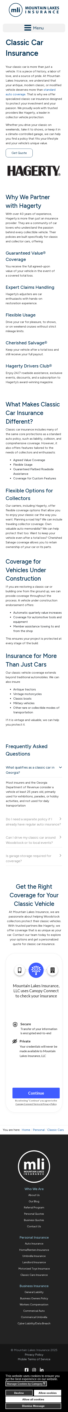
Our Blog (34, 1201)
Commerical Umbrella (34, 1317)
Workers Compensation (34, 1304)
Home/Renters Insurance (34, 1250)
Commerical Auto (34, 1310)
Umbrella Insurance (34, 1256)
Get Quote (19, 153)
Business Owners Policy (34, 1298)
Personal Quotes (34, 1213)
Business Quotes (34, 1220)
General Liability (34, 1292)
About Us (34, 1195)
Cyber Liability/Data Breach (34, 1323)
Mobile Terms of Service (34, 1359)
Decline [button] (19, 1392)
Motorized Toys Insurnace (34, 1268)
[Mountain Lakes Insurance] (34, 10)
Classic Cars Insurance (34, 1275)
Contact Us (34, 1226)
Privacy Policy (34, 1354)
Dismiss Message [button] (33, 1405)
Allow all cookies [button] (33, 1399)
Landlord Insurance (34, 1262)
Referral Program (34, 1207)
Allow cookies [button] (48, 1392)
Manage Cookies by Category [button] (26, 1383)
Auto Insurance (34, 1243)
